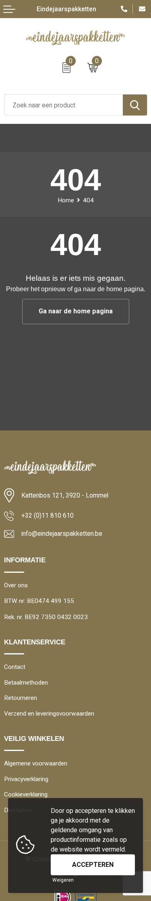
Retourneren (20, 697)
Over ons (16, 585)
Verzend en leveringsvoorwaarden (49, 713)
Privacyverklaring (26, 779)
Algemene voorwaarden (35, 763)
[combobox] (63, 105)
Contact (14, 667)
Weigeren (63, 880)
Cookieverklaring (26, 794)
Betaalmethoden (26, 682)
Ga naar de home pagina (76, 311)
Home (66, 200)
